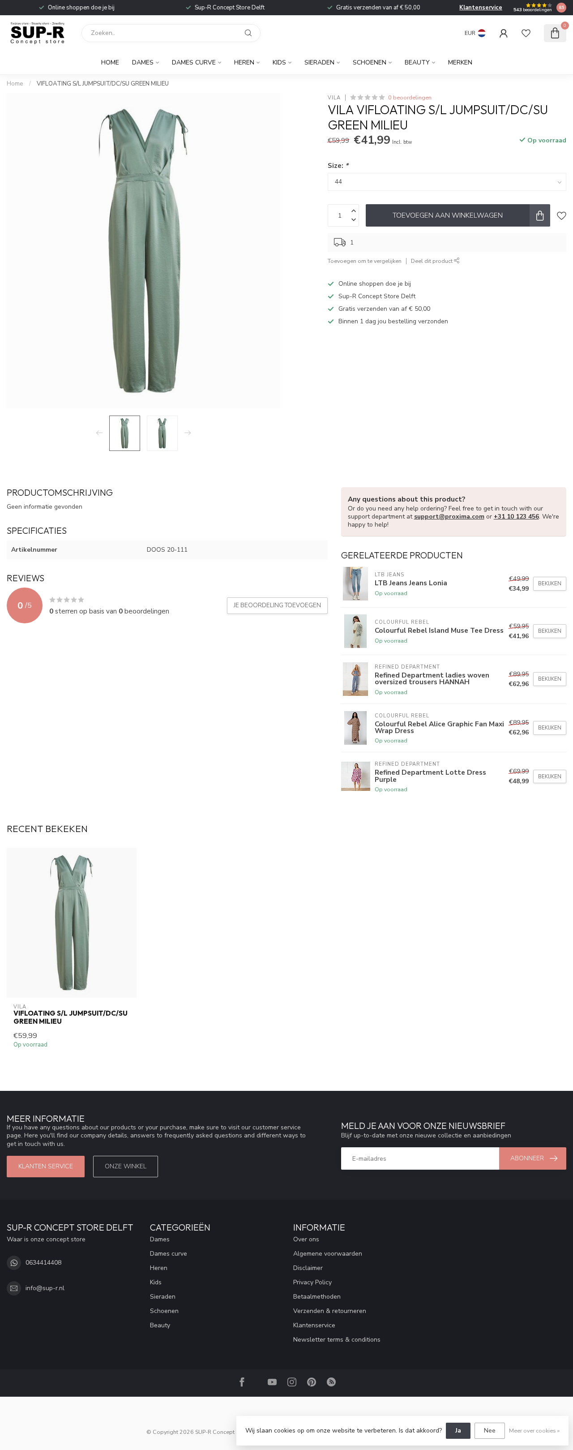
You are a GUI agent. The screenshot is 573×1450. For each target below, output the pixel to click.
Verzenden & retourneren (329, 1311)
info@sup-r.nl (45, 1288)
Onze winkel (125, 1166)
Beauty (417, 62)
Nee (490, 1430)
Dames (143, 62)
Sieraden (319, 62)
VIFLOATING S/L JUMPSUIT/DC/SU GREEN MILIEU (103, 84)
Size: (338, 165)
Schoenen (369, 62)
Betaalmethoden (317, 1296)
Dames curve (194, 62)
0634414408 (43, 1262)
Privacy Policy (312, 1282)
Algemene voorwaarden (327, 1253)
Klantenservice (480, 8)
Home (110, 62)
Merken (460, 62)
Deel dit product (432, 261)
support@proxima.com (449, 516)
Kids (279, 62)
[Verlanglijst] (526, 33)
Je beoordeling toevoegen (277, 605)
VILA (334, 97)
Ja (458, 1430)
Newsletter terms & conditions (337, 1339)
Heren (244, 62)
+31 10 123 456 (516, 516)
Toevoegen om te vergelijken (365, 261)
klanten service (45, 1166)
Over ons (306, 1239)
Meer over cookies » (534, 1430)
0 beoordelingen (410, 97)
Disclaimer (308, 1268)
